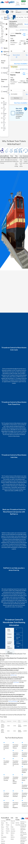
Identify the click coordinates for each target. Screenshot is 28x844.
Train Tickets (17, 3)
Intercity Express (15, 34)
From (3, 10)
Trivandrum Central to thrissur (15, 746)
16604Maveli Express (2, 731)
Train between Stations (3, 841)
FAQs (12, 827)
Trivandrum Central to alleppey (24, 770)
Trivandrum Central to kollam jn (15, 754)
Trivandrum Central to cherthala (15, 795)
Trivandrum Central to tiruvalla (6, 778)
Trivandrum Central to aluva (6, 762)
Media (12, 839)
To (11, 10)
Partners (13, 829)
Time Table (24, 34)
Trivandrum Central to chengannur (25, 762)
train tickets (16, 682)
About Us (13, 820)
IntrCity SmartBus (23, 3)
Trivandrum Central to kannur (24, 778)
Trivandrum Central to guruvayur (6, 795)
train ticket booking (12, 701)
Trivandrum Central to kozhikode (24, 754)
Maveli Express (15, 74)
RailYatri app (14, 675)
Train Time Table (2, 831)
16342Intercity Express (2, 726)
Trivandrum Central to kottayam (24, 746)
